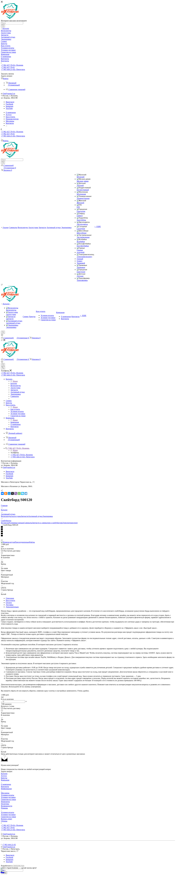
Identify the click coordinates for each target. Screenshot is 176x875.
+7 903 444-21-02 (13, 69)
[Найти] (3, 25)
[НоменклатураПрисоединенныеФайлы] (18, 542)
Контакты (5, 786)
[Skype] (22, 493)
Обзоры (4, 821)
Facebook (9, 104)
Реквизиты (5, 802)
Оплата (9, 603)
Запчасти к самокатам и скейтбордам (47, 523)
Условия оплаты (7, 795)
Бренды (4, 778)
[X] (12, 493)
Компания (15, 422)
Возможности (6, 806)
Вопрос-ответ (6, 819)
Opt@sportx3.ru (9, 94)
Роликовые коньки (16, 523)
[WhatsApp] (19, 493)
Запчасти (24, 516)
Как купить (15, 409)
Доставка (9, 605)
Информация (6, 789)
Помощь (4, 808)
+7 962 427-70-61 (12, 65)
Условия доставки (8, 797)
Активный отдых (35, 516)
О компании (6, 784)
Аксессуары (16, 516)
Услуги (4, 776)
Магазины (5, 793)
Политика (5, 804)
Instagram (9, 106)
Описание (10, 598)
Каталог (14, 383)
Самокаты (28, 523)
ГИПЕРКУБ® (18, 866)
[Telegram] (25, 493)
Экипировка (48, 516)
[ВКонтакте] (2, 493)
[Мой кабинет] (2, 335)
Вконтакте (10, 102)
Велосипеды (6, 516)
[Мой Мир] (9, 493)
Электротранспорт (70, 523)
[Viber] (15, 493)
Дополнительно (12, 607)
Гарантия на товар (8, 799)
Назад (15, 381)
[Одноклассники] (5, 493)
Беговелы (5, 523)
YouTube (9, 108)
